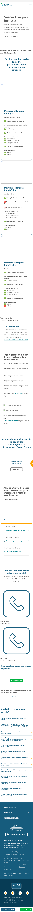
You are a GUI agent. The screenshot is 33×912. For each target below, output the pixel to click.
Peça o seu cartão (11, 37)
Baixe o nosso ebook (11, 421)
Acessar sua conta (8, 909)
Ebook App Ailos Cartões (12, 551)
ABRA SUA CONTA (26, 909)
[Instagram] (13, 893)
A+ (31, 1)
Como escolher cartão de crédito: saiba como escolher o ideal (16, 692)
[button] (12, 696)
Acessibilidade (15, 1)
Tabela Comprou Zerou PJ (13, 541)
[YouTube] (27, 893)
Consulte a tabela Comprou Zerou (16, 340)
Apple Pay (18, 393)
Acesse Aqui (16, 469)
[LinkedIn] (20, 893)
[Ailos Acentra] (16, 886)
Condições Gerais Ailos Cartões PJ (15, 530)
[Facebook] (5, 893)
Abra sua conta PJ (11, 499)
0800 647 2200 (15, 840)
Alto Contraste (25, 1)
